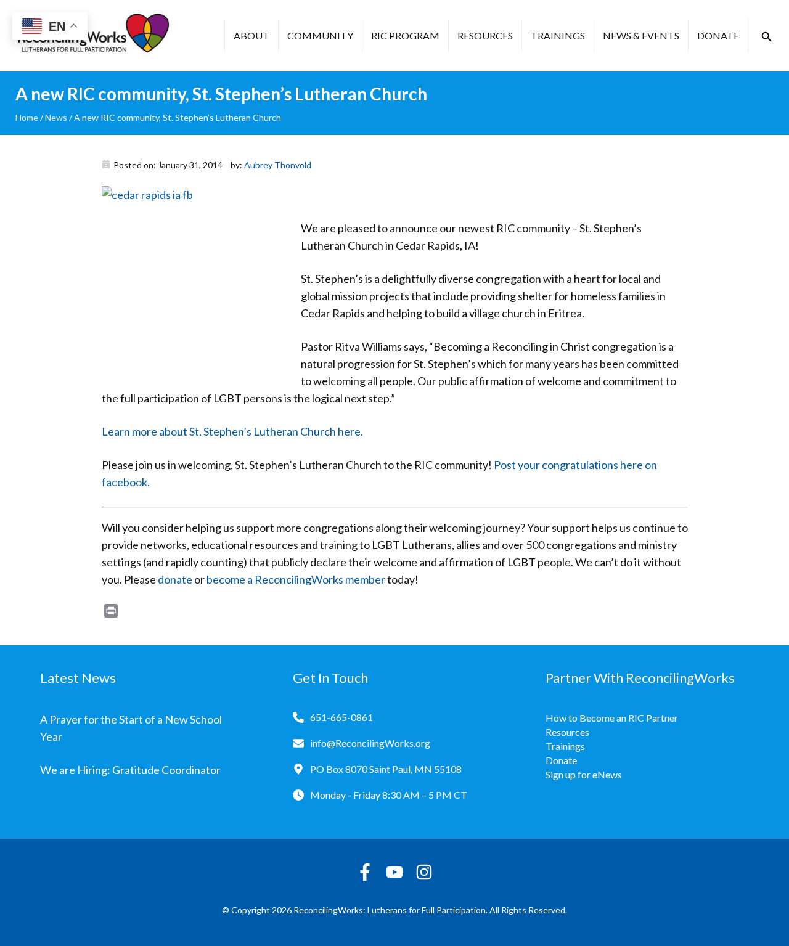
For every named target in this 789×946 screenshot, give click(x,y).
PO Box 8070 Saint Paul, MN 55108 (386, 769)
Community (320, 35)
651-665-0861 (341, 717)
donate (175, 579)
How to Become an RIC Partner (612, 718)
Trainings (558, 35)
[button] (766, 37)
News (56, 117)
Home (26, 117)
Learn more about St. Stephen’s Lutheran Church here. (232, 431)
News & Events (641, 35)
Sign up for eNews (584, 774)
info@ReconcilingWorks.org (370, 743)
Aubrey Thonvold (277, 165)
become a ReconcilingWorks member (295, 579)
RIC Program (405, 35)
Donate (718, 35)
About (251, 35)
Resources (485, 35)
